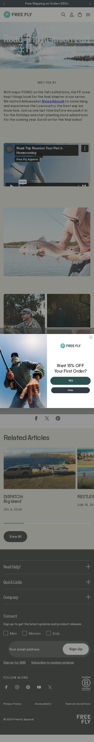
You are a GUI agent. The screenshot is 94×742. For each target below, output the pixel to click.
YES (70, 380)
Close (70, 390)
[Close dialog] (90, 337)
